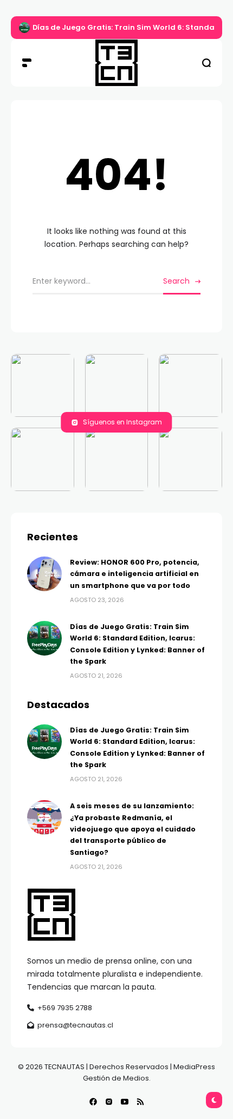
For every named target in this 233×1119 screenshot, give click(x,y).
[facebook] (93, 1101)
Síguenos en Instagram (122, 422)
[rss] (140, 1101)
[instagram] (109, 1101)
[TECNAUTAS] (116, 63)
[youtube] (124, 1101)
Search (176, 281)
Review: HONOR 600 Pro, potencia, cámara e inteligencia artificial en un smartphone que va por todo (134, 574)
